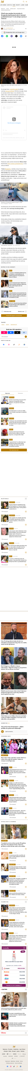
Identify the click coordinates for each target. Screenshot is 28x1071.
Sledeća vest (21, 311)
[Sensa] (16, 1056)
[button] (26, 29)
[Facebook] (11, 332)
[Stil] (2, 1)
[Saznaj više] (26, 989)
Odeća (7, 324)
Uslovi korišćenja (18, 1063)
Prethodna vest (7, 311)
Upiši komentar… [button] (9, 731)
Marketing (13, 1061)
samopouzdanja (9, 91)
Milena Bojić (14, 324)
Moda (7, 8)
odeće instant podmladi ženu (15, 163)
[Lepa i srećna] (5, 1056)
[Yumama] (22, 1056)
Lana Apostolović (9, 28)
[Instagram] (4, 332)
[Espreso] (14, 1054)
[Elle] (19, 1054)
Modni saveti (13, 8)
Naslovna (3, 8)
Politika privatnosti (10, 1063)
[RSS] (19, 344)
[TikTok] (17, 332)
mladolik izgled (14, 89)
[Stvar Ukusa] (14, 1058)
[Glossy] (24, 1054)
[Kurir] (3, 1054)
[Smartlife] (10, 1056)
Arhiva (21, 1061)
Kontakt (17, 1061)
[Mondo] (9, 1054)
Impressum (7, 1061)
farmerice (8, 169)
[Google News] (24, 332)
